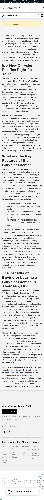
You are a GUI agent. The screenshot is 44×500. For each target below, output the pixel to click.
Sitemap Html (26, 481)
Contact (13, 373)
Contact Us (11, 411)
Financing (27, 442)
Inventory (7, 442)
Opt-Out (37, 481)
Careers (35, 459)
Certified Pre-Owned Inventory (7, 460)
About (35, 442)
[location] (42, 1)
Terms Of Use (15, 481)
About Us (35, 446)
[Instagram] (9, 431)
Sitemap (20, 481)
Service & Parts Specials (15, 454)
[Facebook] (4, 431)
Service (16, 442)
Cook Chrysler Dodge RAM (4, 481)
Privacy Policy (10, 481)
